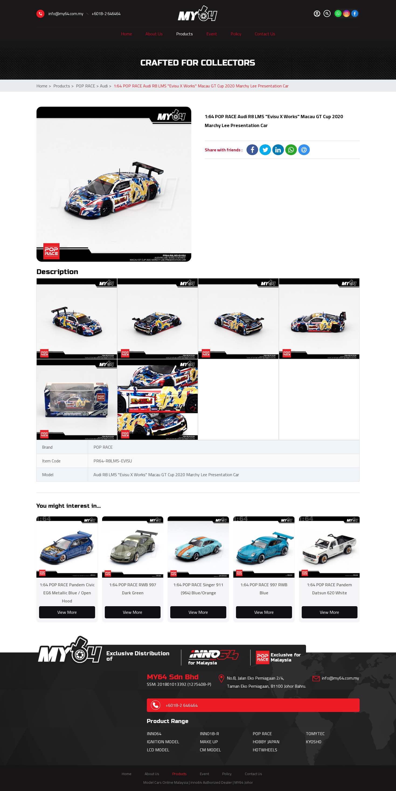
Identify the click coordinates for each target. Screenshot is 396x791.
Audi (105, 86)
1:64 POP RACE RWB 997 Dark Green (132, 589)
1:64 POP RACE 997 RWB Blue (263, 589)
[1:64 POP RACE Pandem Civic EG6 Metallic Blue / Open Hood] (67, 547)
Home (126, 34)
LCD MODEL (158, 750)
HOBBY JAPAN (266, 742)
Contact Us (265, 34)
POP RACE (87, 86)
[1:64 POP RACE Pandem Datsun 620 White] (329, 547)
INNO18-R (209, 733)
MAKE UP (209, 742)
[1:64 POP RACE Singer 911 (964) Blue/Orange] (198, 547)
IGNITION (156, 742)
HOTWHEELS (265, 750)
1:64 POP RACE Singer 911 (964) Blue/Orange (198, 589)
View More (67, 612)
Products (184, 34)
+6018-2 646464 (106, 14)
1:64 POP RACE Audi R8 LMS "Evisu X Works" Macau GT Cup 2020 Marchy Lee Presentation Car (201, 86)
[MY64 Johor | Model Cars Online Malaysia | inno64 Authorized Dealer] (197, 13)
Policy (236, 34)
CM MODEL (210, 750)
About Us (154, 34)
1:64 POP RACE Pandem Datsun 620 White (329, 589)
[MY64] (354, 13)
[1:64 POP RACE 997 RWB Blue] (264, 547)
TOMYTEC (315, 733)
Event (211, 34)
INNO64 (154, 733)
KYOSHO (313, 742)
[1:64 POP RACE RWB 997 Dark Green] (133, 547)
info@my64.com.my (65, 14)
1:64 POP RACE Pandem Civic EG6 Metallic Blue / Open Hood (67, 593)
